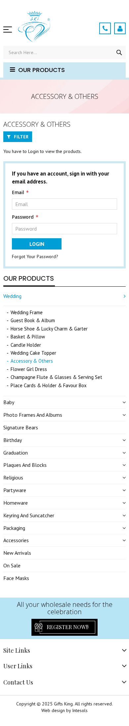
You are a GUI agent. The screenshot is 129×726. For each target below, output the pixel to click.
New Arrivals (17, 552)
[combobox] (64, 52)
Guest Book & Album (33, 320)
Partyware (14, 490)
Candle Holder (26, 345)
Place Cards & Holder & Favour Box (49, 385)
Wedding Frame (27, 312)
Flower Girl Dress (29, 369)
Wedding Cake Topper (33, 353)
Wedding (12, 296)
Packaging (14, 528)
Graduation (15, 452)
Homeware (15, 502)
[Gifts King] (53, 28)
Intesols (80, 710)
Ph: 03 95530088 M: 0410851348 (105, 28)
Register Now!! (67, 626)
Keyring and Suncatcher (28, 515)
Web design (53, 710)
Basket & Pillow (28, 336)
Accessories (16, 540)
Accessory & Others (32, 361)
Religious (13, 477)
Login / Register (120, 28)
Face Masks (16, 578)
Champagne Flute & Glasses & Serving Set (56, 377)
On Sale (12, 565)
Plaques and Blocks (25, 465)
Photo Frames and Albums (32, 414)
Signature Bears (20, 427)
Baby (8, 402)
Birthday (12, 440)
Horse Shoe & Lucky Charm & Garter (49, 329)
